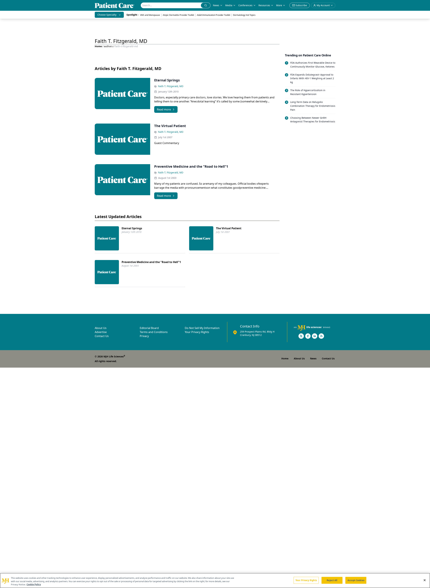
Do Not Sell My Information (202, 328)
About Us (100, 328)
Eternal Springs (132, 228)
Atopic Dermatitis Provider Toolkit (178, 15)
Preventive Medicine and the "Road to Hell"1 (151, 262)
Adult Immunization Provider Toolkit (213, 15)
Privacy (144, 336)
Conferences (245, 5)
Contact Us (102, 336)
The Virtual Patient (228, 228)
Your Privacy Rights (197, 332)
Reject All (332, 580)
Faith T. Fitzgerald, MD (170, 86)
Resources (264, 5)
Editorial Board (149, 328)
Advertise (101, 332)
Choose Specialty (106, 14)
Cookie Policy (34, 584)
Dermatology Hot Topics (244, 15)
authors (108, 46)
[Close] (424, 580)
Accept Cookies (356, 580)
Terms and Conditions (154, 332)
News (216, 5)
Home (98, 46)
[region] (215, 580)
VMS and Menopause (150, 15)
